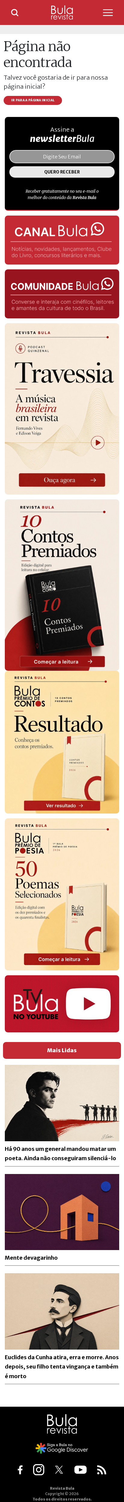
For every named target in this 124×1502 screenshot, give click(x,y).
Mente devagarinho (31, 1257)
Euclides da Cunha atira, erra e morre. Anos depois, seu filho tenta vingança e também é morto (62, 1367)
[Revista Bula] (62, 12)
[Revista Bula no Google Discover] (62, 1448)
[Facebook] (20, 1469)
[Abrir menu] (101, 12)
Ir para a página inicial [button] (32, 100)
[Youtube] (80, 1469)
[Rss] (101, 1469)
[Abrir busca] (15, 12)
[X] (59, 1469)
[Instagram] (38, 1469)
